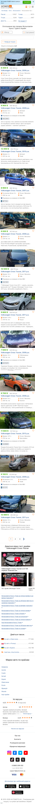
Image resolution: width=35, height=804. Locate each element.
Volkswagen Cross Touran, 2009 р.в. (15, 108)
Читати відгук (27, 713)
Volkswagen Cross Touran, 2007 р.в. (15, 190)
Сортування (29, 32)
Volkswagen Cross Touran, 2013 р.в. (15, 433)
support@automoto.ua (17, 771)
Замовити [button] (27, 2)
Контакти (17, 739)
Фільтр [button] (6, 32)
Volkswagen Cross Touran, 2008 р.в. (15, 70)
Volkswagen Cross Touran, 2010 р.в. (15, 151)
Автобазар (4, 10)
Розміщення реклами (17, 743)
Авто (10, 10)
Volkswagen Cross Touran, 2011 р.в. (15, 271)
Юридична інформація (17, 746)
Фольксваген (17, 10)
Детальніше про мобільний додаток (17, 781)
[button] (33, 6)
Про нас (17, 735)
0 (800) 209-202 (17, 765)
